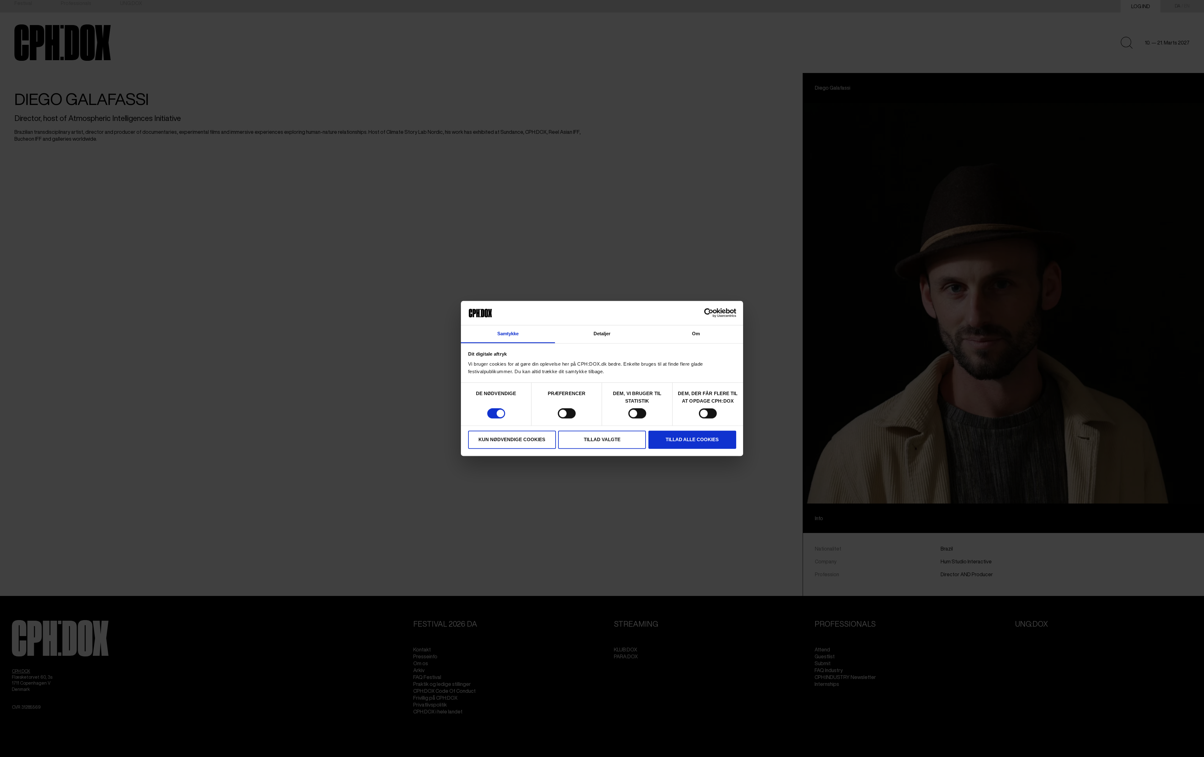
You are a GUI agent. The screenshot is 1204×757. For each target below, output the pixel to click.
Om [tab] (696, 333)
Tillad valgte (602, 439)
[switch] (567, 414)
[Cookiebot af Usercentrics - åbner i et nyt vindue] (708, 313)
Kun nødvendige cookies (511, 439)
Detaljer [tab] (602, 333)
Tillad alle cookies (692, 439)
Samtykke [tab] (508, 333)
